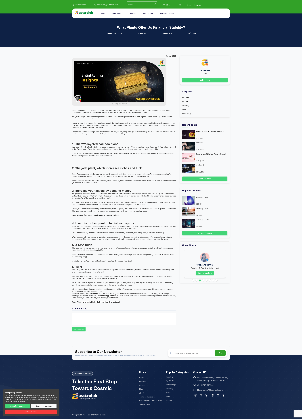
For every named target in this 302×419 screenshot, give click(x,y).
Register (198, 5)
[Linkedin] (206, 395)
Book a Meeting (205, 273)
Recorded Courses (167, 13)
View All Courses (205, 233)
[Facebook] (212, 395)
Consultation (117, 13)
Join (220, 353)
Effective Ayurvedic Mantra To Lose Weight (100, 215)
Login (189, 5)
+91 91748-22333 (205, 385)
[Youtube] (223, 395)
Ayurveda (185, 101)
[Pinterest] (218, 395)
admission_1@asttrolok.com (211, 390)
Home (103, 13)
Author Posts (205, 80)
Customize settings (44, 406)
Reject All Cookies (31, 411)
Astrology (143, 33)
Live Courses (148, 13)
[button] (193, 280)
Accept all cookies (17, 406)
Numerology (186, 114)
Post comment (79, 329)
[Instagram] (195, 395)
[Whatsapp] (201, 395)
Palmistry (185, 106)
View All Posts (205, 179)
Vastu (184, 110)
